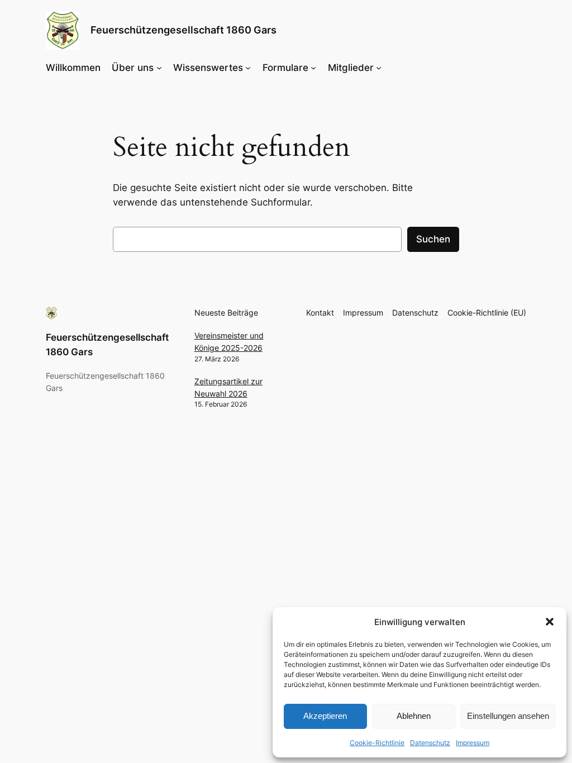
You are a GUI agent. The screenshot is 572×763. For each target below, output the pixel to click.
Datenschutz (430, 742)
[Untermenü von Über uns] (159, 67)
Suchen (433, 239)
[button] (549, 621)
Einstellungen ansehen (508, 716)
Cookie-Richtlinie (377, 742)
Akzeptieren (325, 716)
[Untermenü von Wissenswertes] (248, 67)
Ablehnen (414, 716)
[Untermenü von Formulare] (313, 67)
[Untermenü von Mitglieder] (379, 67)
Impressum (472, 742)
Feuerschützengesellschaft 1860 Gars (183, 30)
